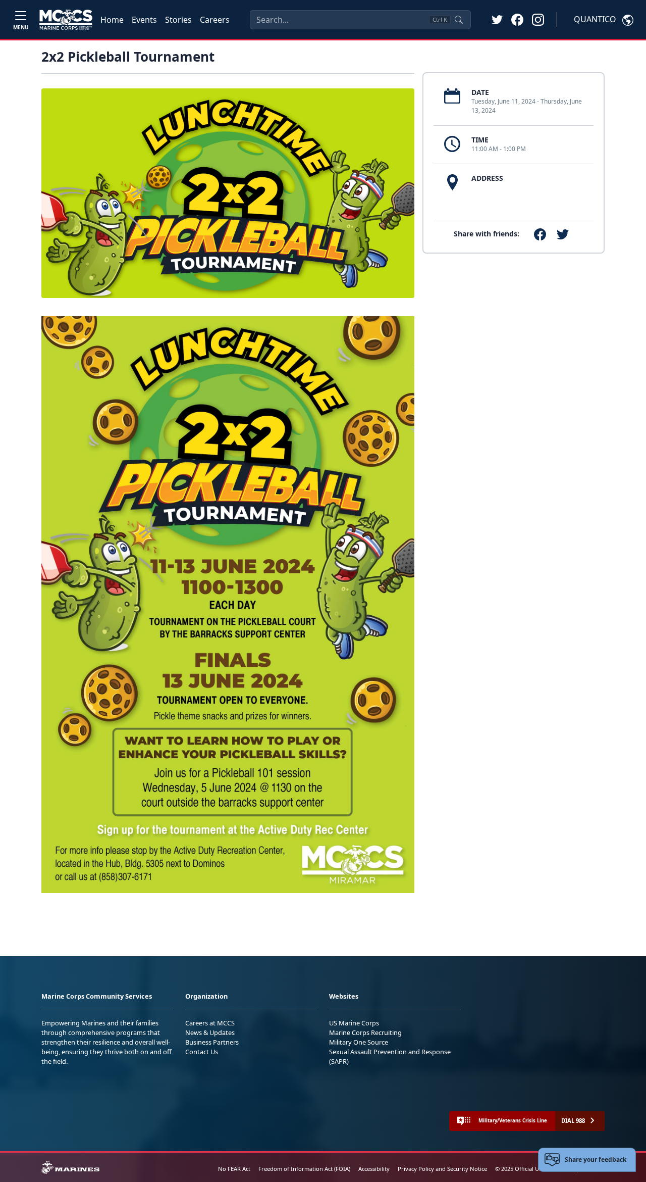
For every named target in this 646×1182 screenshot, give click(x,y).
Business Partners (212, 1042)
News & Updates (210, 1032)
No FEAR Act (234, 1168)
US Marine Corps (354, 1022)
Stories (178, 19)
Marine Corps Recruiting (365, 1032)
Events (144, 19)
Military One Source (358, 1042)
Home (112, 19)
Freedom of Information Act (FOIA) (304, 1168)
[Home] (65, 19)
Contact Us (201, 1051)
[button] (517, 19)
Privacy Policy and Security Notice (442, 1168)
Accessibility (374, 1168)
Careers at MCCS (210, 1022)
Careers (215, 19)
